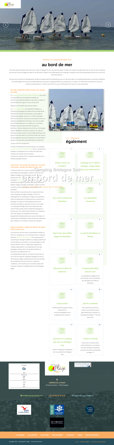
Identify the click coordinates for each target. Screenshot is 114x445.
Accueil (25, 187)
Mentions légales (84, 441)
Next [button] (108, 25)
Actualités (34, 187)
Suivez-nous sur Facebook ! (84, 396)
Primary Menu (110, 3)
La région (70, 435)
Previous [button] (5, 25)
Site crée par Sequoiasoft (98, 441)
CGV (77, 441)
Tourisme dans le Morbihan (51, 187)
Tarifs (79, 435)
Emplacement (57, 435)
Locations (44, 435)
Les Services (32, 435)
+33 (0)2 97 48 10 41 (58, 396)
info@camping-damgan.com (33, 396)
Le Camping (20, 435)
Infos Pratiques (91, 435)
